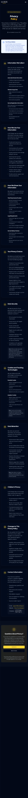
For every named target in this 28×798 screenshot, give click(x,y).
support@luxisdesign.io (18, 605)
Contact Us (14, 647)
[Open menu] (25, 2)
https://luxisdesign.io (19, 608)
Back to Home (14, 650)
